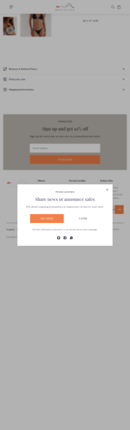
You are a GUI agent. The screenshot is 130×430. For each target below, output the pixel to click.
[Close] (107, 190)
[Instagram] (58, 237)
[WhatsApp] (71, 237)
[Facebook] (65, 237)
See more (47, 218)
